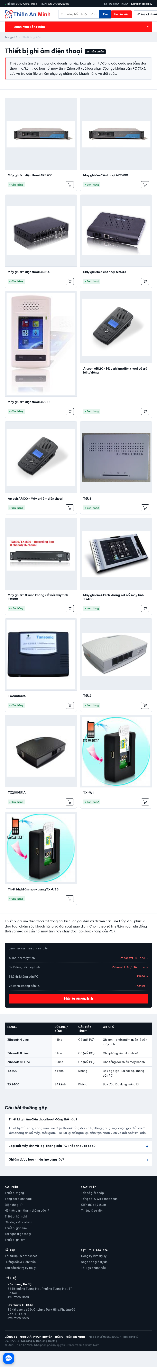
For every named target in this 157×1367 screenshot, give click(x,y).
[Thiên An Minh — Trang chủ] (27, 14)
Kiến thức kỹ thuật (93, 1205)
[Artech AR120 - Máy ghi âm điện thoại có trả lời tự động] (116, 327)
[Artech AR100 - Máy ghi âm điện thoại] (41, 457)
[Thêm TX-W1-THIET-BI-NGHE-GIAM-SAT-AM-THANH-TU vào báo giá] (145, 801)
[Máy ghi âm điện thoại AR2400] (116, 134)
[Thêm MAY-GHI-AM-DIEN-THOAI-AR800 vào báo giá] (70, 281)
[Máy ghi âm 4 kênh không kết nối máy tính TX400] (116, 554)
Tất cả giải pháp (92, 1193)
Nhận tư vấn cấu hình (78, 998)
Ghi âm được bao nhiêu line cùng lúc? (36, 1159)
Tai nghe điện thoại (18, 1234)
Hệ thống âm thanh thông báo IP (27, 1210)
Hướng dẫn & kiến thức (20, 1262)
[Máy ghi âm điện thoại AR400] (116, 231)
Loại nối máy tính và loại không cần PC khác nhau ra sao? (52, 1146)
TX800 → (142, 976)
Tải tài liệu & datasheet (21, 1256)
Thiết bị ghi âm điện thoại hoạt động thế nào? (43, 1119)
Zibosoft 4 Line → (134, 958)
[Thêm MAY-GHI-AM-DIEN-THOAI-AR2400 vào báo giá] (145, 184)
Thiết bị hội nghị (16, 1216)
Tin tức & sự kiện (92, 1210)
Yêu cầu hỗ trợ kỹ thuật (21, 1268)
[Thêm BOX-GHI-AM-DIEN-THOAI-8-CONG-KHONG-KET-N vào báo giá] (70, 608)
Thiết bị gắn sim (16, 1228)
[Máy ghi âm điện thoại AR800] (41, 231)
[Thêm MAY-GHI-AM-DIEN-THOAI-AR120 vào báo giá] (145, 411)
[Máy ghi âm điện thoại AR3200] (41, 134)
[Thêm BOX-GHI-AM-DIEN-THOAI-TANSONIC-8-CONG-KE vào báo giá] (145, 507)
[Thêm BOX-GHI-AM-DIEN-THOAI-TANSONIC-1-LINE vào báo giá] (70, 801)
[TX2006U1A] (41, 751)
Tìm (105, 14)
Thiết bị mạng (14, 1193)
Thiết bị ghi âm (15, 1240)
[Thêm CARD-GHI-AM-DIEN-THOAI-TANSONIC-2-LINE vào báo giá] (145, 705)
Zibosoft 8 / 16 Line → (130, 967)
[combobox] (78, 14)
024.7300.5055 (26, 3)
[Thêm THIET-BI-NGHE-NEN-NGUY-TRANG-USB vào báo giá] (70, 898)
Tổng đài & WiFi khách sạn (99, 1199)
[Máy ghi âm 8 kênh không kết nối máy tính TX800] (41, 554)
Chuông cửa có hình (18, 1222)
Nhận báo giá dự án (94, 1262)
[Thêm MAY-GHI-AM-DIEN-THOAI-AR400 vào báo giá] (145, 281)
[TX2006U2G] (41, 654)
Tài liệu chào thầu (93, 1268)
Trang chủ (11, 37)
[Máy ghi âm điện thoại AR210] (41, 344)
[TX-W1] (116, 751)
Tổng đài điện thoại (18, 1199)
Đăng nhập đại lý (141, 3)
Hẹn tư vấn (121, 14)
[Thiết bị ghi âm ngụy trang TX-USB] (41, 848)
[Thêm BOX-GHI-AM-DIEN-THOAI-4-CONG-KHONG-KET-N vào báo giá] (145, 608)
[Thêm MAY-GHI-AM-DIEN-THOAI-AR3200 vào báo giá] (70, 184)
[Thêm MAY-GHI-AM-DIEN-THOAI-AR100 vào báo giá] (70, 507)
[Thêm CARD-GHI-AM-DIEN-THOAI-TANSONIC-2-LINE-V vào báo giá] (70, 705)
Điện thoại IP (13, 1205)
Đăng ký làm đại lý (94, 1256)
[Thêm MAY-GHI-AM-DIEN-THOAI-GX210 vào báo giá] (70, 411)
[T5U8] (116, 457)
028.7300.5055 (58, 3)
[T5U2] (116, 654)
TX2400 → (141, 986)
